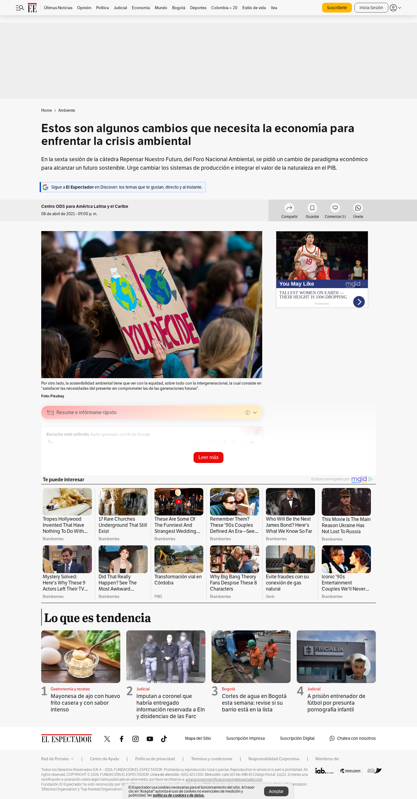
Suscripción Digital (297, 738)
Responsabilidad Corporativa (273, 759)
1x (243, 442)
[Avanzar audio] (233, 443)
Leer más (208, 457)
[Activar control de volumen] (252, 443)
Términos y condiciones (211, 759)
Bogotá (228, 689)
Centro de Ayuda (104, 759)
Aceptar (276, 791)
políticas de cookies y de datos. (179, 795)
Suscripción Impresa (245, 738)
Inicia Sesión (371, 7)
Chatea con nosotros (356, 738)
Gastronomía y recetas (70, 689)
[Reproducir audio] (50, 442)
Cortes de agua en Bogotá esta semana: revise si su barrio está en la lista (254, 702)
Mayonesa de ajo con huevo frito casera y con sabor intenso (85, 702)
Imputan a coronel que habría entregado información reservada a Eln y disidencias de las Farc (170, 706)
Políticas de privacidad (155, 759)
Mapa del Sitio (198, 738)
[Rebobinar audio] (224, 443)
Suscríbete (337, 7)
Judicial (143, 689)
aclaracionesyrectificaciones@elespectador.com (224, 779)
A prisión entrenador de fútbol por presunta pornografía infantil (336, 702)
